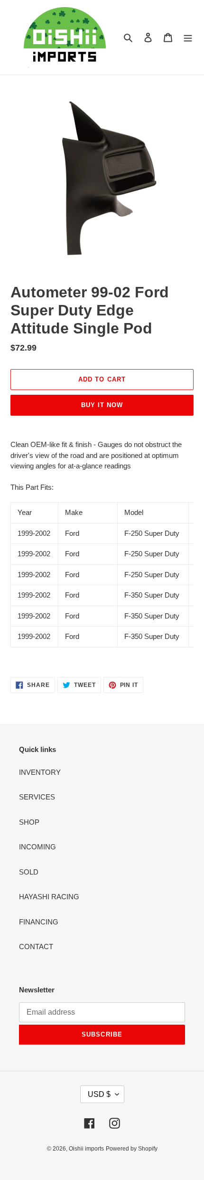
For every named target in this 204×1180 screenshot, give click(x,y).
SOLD (28, 872)
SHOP (29, 822)
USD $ (99, 1094)
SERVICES (37, 797)
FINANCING (38, 922)
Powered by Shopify (132, 1148)
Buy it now (102, 405)
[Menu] (188, 37)
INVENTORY (40, 772)
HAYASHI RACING (49, 897)
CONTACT (36, 946)
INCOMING (37, 847)
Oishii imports (86, 1148)
